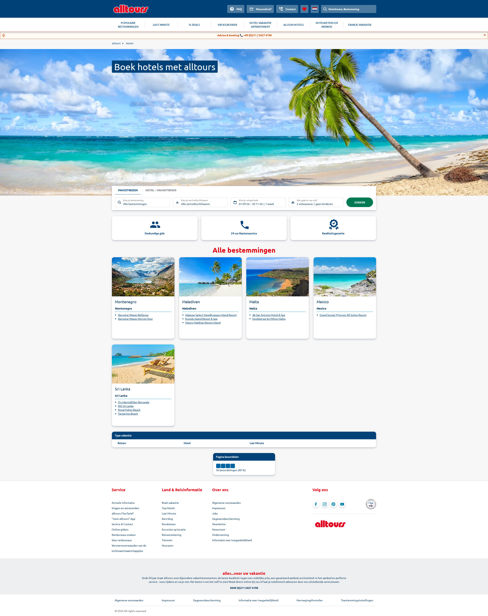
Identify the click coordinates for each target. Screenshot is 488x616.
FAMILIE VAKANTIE (360, 25)
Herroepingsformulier (310, 600)
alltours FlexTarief (122, 513)
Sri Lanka (122, 388)
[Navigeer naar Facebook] (315, 504)
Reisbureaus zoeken (124, 534)
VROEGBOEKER (227, 25)
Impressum (218, 508)
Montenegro (125, 301)
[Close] (484, 35)
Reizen (122, 443)
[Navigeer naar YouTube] (342, 504)
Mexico (323, 301)
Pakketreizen (128, 190)
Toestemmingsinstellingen (357, 600)
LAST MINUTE (161, 25)
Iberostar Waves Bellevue (133, 315)
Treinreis (167, 540)
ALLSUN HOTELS (293, 25)
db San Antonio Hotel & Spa (268, 315)
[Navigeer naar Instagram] (324, 504)
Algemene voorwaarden (226, 502)
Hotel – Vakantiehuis (160, 190)
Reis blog (167, 518)
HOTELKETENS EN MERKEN (327, 24)
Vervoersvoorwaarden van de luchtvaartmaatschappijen (129, 548)
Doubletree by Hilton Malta (268, 318)
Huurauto (167, 545)
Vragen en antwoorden (125, 508)
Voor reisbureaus (122, 540)
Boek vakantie (170, 502)
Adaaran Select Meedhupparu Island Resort (211, 315)
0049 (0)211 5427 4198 (244, 587)
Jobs (215, 513)
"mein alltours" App (123, 518)
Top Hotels (168, 508)
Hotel (187, 443)
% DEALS (194, 25)
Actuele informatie (123, 502)
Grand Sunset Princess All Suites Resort (343, 315)
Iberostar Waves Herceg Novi (135, 318)
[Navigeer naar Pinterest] (333, 504)
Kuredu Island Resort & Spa (201, 318)
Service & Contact (122, 524)
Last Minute (257, 443)
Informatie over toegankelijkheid (232, 540)
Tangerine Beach (128, 413)
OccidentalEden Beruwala (133, 402)
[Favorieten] (304, 9)
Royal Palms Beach (129, 409)
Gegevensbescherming (226, 518)
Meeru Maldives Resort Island (203, 322)
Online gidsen (120, 529)
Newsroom (218, 529)
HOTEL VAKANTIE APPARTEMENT (260, 24)
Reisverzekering (171, 534)
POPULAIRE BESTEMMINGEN (128, 24)
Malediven (191, 301)
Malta (254, 301)
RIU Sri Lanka (125, 406)
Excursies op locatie (174, 529)
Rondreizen (169, 524)
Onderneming (220, 534)
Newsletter (219, 524)
